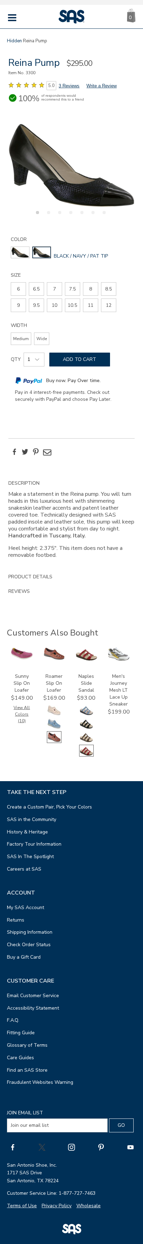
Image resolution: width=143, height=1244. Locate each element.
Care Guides (20, 1057)
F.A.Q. (13, 1020)
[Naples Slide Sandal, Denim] (86, 714)
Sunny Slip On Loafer (22, 683)
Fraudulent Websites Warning (40, 1082)
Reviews (19, 591)
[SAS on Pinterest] (101, 1147)
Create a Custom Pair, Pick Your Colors (49, 807)
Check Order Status (29, 944)
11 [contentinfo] (90, 305)
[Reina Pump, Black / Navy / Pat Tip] (71, 165)
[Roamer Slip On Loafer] (54, 658)
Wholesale (88, 1205)
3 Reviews (69, 85)
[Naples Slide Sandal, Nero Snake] (86, 728)
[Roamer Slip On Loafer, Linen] (54, 714)
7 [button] (103, 216)
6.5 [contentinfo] (36, 289)
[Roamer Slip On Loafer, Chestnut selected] (54, 741)
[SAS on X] (42, 1147)
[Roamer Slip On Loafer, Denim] (54, 728)
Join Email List (25, 1112)
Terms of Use (22, 1205)
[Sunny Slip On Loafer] (22, 658)
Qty (16, 359)
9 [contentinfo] (18, 305)
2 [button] (47, 216)
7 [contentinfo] (54, 289)
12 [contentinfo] (108, 305)
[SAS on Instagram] (71, 1147)
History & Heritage (27, 832)
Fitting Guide (21, 1032)
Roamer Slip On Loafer (53, 683)
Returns (15, 920)
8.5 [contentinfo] (108, 289)
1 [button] (36, 216)
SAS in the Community (31, 819)
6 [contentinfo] (18, 289)
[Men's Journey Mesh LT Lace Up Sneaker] (118, 659)
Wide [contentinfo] (41, 339)
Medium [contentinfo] (21, 339)
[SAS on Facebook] (12, 1147)
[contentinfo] (20, 252)
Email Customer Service (33, 995)
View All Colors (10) (22, 714)
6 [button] (92, 216)
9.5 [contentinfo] (36, 305)
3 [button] (59, 216)
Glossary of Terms (27, 1045)
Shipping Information (29, 932)
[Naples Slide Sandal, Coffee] (86, 741)
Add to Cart (79, 359)
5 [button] (81, 216)
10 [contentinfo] (54, 305)
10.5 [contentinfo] (72, 305)
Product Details (30, 576)
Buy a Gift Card (24, 957)
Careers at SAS (24, 869)
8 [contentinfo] (90, 289)
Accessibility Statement (33, 1008)
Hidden (14, 41)
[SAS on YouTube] (130, 1147)
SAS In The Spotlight (30, 856)
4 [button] (70, 216)
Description (24, 483)
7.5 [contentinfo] (72, 289)
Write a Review (101, 85)
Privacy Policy (57, 1205)
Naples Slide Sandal (86, 683)
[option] (71, 165)
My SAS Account (25, 907)
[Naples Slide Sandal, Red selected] (86, 755)
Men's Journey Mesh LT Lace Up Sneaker (118, 690)
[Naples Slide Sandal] (86, 659)
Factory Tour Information (34, 844)
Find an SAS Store (27, 1070)
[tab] (71, 523)
